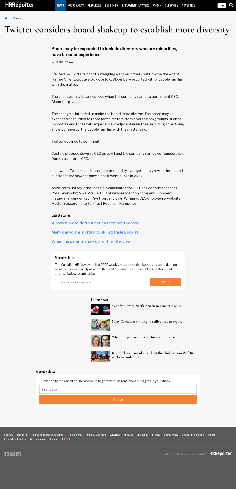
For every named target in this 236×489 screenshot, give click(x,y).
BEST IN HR (111, 5)
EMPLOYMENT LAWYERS (135, 5)
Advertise (115, 434)
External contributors (15, 439)
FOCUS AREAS (76, 5)
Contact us (142, 434)
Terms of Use (75, 434)
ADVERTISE (188, 5)
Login (222, 5)
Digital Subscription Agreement (48, 434)
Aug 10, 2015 (57, 62)
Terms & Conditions (96, 434)
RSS (64, 439)
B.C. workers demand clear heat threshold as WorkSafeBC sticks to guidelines (153, 355)
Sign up (165, 282)
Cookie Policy (171, 434)
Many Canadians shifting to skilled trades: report (94, 232)
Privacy (156, 434)
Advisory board (37, 439)
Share (70, 62)
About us (128, 434)
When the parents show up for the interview (91, 241)
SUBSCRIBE (171, 5)
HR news (16, 18)
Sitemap (53, 439)
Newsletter (22, 434)
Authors (211, 434)
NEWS (60, 5)
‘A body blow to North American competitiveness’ (95, 223)
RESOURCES (94, 5)
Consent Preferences (193, 434)
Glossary (8, 434)
